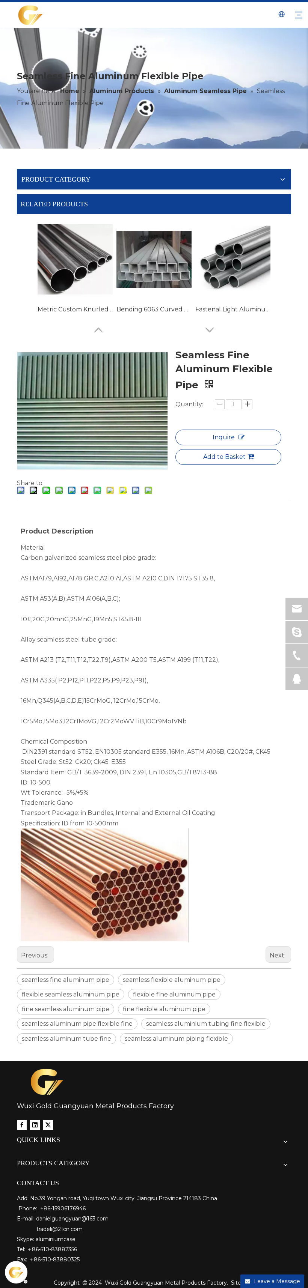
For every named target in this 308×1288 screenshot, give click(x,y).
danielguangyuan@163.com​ (72, 1218)
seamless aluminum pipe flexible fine (77, 1023)
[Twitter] (48, 1124)
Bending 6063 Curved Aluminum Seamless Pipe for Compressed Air (154, 309)
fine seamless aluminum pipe (65, 1009)
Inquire (224, 437)
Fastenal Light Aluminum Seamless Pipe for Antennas (232, 309)
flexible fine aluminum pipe (174, 994)
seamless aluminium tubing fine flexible (206, 1023)
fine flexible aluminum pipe (164, 1009)
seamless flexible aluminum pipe (171, 979)
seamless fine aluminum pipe (65, 979)
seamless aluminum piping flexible (176, 1038)
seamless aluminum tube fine (66, 1038)
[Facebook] (22, 1124)
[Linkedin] (35, 1124)
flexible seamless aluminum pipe (70, 994)
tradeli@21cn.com (59, 1229)
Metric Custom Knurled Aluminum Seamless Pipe (75, 309)
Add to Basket (224, 456)
